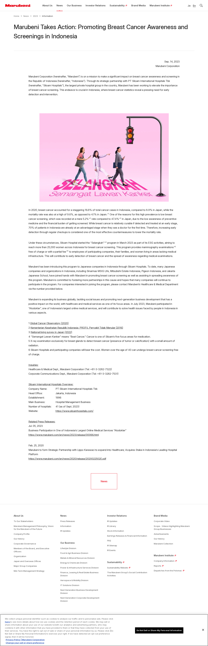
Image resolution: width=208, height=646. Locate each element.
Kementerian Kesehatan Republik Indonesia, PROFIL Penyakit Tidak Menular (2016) (76, 327)
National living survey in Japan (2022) (51, 332)
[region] (104, 630)
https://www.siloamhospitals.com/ (74, 411)
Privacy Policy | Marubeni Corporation (25, 640)
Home (16, 16)
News (26, 16)
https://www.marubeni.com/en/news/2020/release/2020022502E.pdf (67, 458)
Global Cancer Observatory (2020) (49, 323)
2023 (35, 16)
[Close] (203, 629)
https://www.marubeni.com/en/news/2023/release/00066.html (63, 434)
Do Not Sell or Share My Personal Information (159, 630)
